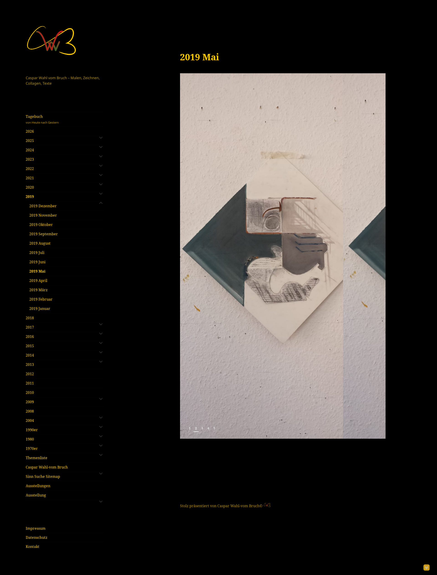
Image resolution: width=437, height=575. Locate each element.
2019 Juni (37, 261)
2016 (30, 336)
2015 (30, 345)
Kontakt (32, 546)
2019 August (40, 243)
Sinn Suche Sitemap (43, 476)
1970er (32, 448)
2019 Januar (39, 308)
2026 (30, 131)
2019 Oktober (41, 224)
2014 (30, 355)
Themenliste (36, 457)
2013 (30, 364)
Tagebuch (42, 119)
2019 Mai (37, 271)
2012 (30, 373)
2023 (30, 159)
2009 (30, 401)
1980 (30, 439)
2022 (30, 168)
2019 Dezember (43, 205)
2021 (30, 177)
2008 (30, 411)
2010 (30, 392)
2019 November (43, 215)
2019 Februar (41, 299)
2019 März (38, 289)
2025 (30, 140)
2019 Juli (36, 252)
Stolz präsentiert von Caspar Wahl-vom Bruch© (222, 505)
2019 (30, 196)
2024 (30, 149)
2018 (30, 317)
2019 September (43, 233)
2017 (30, 327)
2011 (30, 383)
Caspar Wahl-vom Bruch (47, 467)
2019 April (38, 280)
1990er (32, 429)
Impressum (36, 528)
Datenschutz (36, 537)
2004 (30, 420)
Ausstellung (36, 495)
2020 (30, 187)
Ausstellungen (38, 485)
